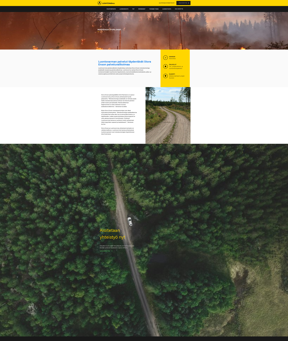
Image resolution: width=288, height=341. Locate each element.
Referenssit (141, 9)
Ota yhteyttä (183, 3)
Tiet (133, 9)
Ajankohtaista (166, 9)
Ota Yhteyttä (105, 251)
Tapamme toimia (154, 9)
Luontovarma (106, 3)
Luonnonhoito (124, 9)
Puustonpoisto (111, 9)
